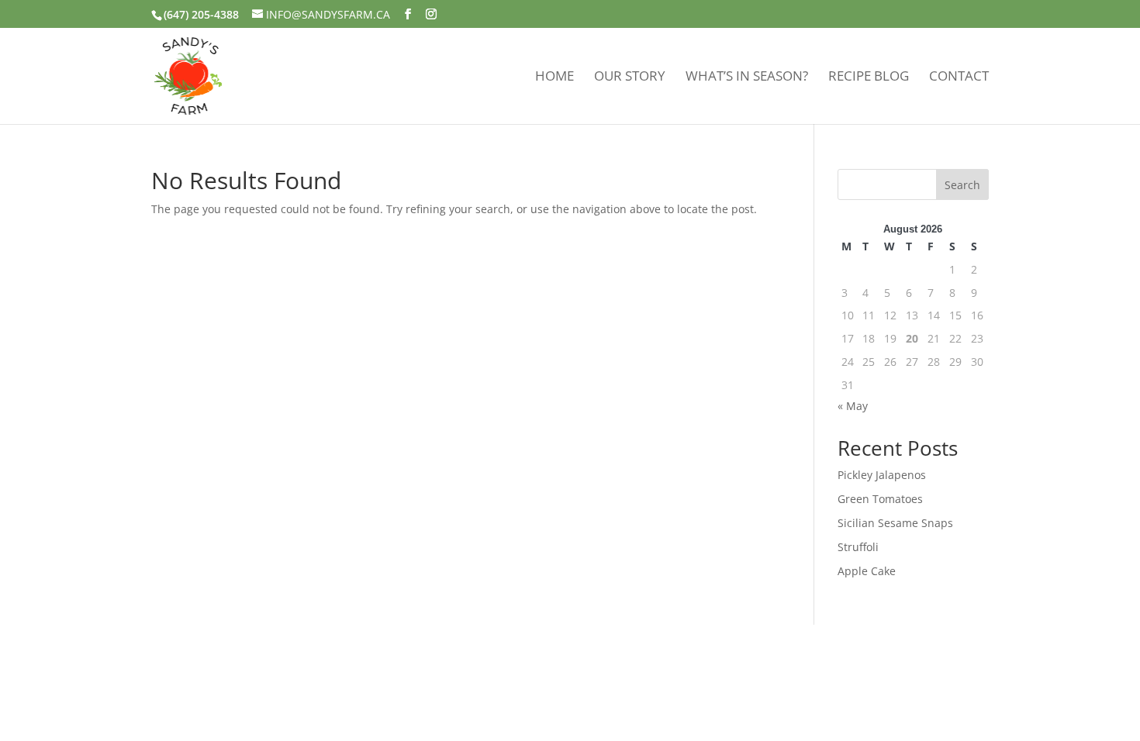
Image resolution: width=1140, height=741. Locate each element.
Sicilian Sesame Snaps (895, 522)
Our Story (629, 77)
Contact (959, 77)
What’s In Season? (747, 77)
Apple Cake (867, 571)
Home (554, 77)
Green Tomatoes (880, 498)
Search (962, 184)
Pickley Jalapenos (882, 474)
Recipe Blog (868, 77)
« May (853, 405)
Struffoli (858, 546)
